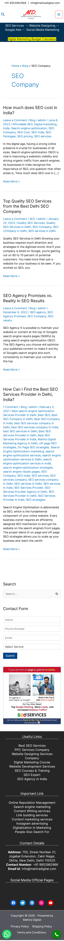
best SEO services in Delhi (20, 431)
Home (15, 65)
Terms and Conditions (31, 932)
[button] (3, 14)
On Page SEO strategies (33, 447)
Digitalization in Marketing (32, 828)
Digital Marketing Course (32, 762)
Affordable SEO (22, 124)
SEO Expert (32, 775)
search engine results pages (21, 471)
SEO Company (41, 226)
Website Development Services (32, 766)
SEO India (37, 132)
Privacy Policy (20, 926)
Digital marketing (45, 124)
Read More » (11, 182)
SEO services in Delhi (42, 231)
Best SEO (44, 415)
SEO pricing (25, 136)
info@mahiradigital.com (45, 2)
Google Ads (13, 30)
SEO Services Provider (28, 487)
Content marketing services (32, 819)
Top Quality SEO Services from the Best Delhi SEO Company (27, 206)
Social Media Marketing (42, 30)
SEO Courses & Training (32, 770)
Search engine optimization (29, 128)
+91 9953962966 (15, 2)
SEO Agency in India (32, 779)
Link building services (32, 815)
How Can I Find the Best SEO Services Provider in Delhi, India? (30, 394)
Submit (10, 655)
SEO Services (14, 25)
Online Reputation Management (32, 802)
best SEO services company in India (34, 427)
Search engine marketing (32, 807)
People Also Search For (32, 832)
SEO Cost (23, 132)
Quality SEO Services (31, 222)
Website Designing (42, 25)
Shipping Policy (42, 926)
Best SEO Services (32, 745)
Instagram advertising (32, 823)
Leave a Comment (15, 120)
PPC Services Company (32, 750)
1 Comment (10, 407)
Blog (25, 65)
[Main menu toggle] (59, 14)
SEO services (42, 136)
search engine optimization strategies (28, 467)
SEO (32, 218)
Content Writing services (32, 811)
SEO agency (38, 312)
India (6, 128)
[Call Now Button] (56, 934)
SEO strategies (35, 499)
